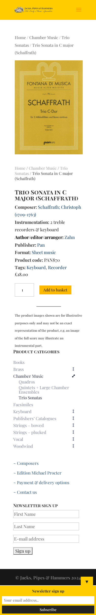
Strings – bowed (28, 425)
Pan (41, 245)
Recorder (57, 267)
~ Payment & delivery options (41, 482)
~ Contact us (25, 492)
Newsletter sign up (48, 591)
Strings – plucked (29, 432)
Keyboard (36, 267)
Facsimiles (23, 404)
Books (19, 362)
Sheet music (44, 252)
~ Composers (26, 463)
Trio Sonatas (30, 397)
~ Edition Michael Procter (37, 472)
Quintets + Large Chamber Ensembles (44, 390)
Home (20, 37)
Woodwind (23, 446)
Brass (18, 369)
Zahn (69, 237)
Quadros (27, 381)
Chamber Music (43, 37)
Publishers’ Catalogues (34, 418)
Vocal (18, 439)
